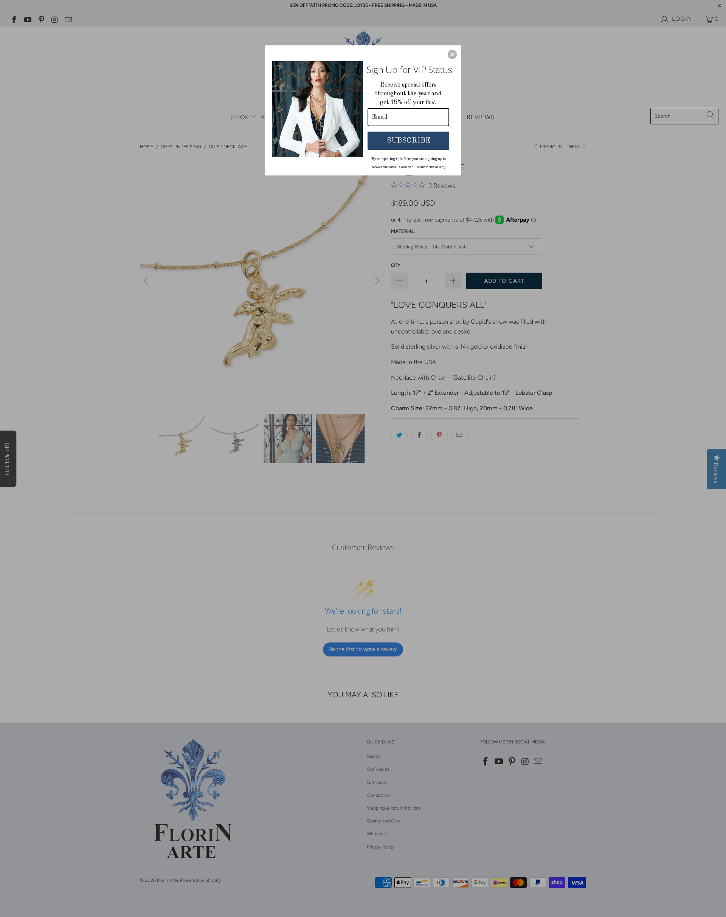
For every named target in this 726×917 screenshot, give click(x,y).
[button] (452, 54)
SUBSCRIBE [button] (408, 140)
